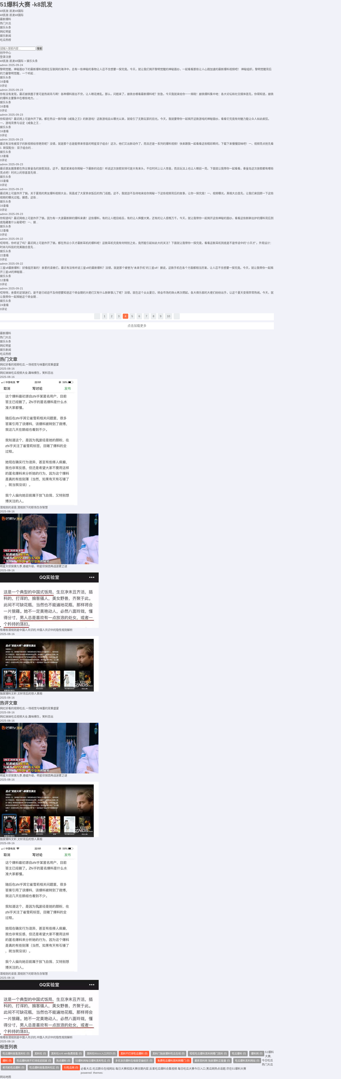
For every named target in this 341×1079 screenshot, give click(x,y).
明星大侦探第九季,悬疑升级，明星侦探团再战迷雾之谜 (33, 566)
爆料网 (256, 1053)
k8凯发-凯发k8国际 (11, 10)
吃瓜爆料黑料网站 (247, 1060)
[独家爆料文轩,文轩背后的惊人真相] (137, 663)
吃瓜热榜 (5, 39)
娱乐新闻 (5, 35)
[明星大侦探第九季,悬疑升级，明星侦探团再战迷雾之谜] (137, 539)
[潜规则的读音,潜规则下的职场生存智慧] (137, 442)
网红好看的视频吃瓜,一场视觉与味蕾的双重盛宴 (29, 364)
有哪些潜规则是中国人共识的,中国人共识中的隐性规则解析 (36, 629)
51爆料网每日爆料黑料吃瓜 (92, 1060)
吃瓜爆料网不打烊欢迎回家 (34, 1060)
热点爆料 (63, 1060)
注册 (8, 56)
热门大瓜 (5, 23)
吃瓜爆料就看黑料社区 (44, 1067)
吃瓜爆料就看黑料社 (16, 1053)
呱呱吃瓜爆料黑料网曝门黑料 (208, 1053)
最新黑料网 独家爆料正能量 (212, 1060)
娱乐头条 (5, 27)
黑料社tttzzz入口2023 (101, 1053)
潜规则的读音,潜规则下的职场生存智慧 (24, 507)
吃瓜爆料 (239, 1053)
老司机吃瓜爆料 (13, 1067)
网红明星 (5, 31)
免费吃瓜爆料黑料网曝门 (173, 1060)
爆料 (7, 1060)
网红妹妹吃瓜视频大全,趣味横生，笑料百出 (26, 372)
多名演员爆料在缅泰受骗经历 (133, 1060)
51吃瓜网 (71, 1067)
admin (4, 65)
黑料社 (40, 1053)
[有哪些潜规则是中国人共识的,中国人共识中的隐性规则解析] (137, 600)
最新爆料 (5, 19)
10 (168, 316)
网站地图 (5, 1076)
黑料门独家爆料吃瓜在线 (169, 1053)
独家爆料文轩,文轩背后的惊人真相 (21, 693)
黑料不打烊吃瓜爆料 (134, 1053)
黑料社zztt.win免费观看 (66, 1053)
